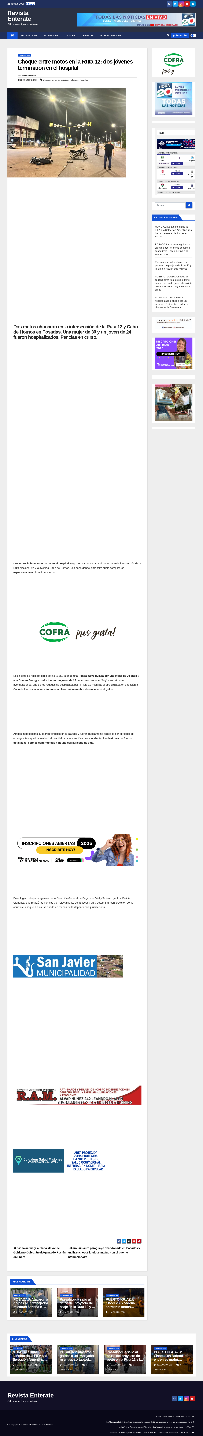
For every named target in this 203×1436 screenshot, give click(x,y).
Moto (54, 80)
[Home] (12, 35)
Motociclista (63, 80)
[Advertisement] (77, 201)
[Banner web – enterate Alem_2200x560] (77, 799)
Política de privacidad (168, 1433)
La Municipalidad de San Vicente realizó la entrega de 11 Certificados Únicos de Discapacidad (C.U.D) (150, 1422)
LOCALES (70, 35)
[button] (168, 35)
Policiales (74, 80)
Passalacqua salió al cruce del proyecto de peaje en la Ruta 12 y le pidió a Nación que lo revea (77, 1306)
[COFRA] (77, 605)
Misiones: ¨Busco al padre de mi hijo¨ (126, 1433)
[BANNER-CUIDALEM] (77, 1134)
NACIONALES (51, 35)
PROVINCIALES (29, 35)
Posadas (84, 80)
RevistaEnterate (29, 75)
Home (158, 1416)
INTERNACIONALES (110, 35)
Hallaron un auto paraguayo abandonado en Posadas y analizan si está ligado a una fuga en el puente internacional (103, 1252)
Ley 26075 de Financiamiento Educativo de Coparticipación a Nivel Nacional (150, 1427)
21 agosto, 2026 (24, 1312)
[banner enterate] (77, 940)
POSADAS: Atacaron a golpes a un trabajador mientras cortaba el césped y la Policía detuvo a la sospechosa (78, 1359)
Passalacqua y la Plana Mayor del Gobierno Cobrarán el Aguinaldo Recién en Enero (39, 1252)
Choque (46, 80)
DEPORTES (87, 35)
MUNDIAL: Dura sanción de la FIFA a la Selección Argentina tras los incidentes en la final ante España (31, 1359)
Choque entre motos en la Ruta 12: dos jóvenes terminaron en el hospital (75, 64)
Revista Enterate (19, 16)
